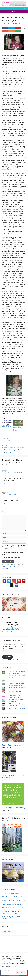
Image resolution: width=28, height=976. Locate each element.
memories (16, 447)
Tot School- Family (6, 426)
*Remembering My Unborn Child (11, 904)
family (6, 445)
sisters (22, 447)
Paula (8, 492)
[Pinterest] (24, 581)
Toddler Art (7, 452)
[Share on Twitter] (11, 28)
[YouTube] (19, 581)
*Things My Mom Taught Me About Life (13, 900)
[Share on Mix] (11, 31)
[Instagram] (14, 581)
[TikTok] (12, 585)
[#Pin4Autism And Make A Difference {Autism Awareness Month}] (18, 423)
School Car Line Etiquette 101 (16, 687)
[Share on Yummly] (5, 31)
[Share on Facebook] (5, 28)
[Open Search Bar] (24, 8)
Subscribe (7, 657)
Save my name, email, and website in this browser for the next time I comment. (14, 546)
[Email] (16, 585)
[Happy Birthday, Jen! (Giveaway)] (7, 435)
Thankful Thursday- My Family (13, 450)
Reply (5, 483)
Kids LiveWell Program (14, 680)
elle (7, 470)
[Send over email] (18, 31)
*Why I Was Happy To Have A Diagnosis (13, 907)
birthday (6, 447)
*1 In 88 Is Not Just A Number (10, 893)
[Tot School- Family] (7, 423)
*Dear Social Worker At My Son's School (13, 897)
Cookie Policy (7, 970)
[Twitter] (9, 581)
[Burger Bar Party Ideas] (14, 732)
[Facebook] (4, 581)
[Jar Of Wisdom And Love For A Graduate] (14, 762)
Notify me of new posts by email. (12, 557)
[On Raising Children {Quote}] (14, 794)
